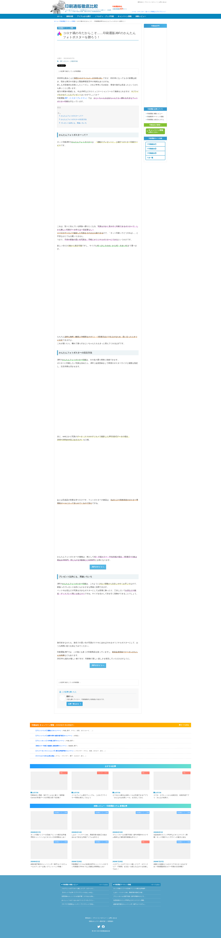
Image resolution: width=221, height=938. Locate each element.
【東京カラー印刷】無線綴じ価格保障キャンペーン (57, 746)
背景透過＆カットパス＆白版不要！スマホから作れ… (78, 896)
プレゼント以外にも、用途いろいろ (74, 123)
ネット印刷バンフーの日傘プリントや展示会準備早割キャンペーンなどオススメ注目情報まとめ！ (48, 834)
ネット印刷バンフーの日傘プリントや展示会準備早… (130, 888)
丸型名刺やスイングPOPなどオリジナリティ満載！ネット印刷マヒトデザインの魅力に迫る (171, 834)
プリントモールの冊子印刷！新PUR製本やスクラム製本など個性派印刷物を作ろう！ (130, 834)
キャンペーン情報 (125, 16)
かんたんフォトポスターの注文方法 (74, 119)
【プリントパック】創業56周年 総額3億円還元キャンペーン (57, 735)
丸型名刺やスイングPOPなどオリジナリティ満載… (129, 900)
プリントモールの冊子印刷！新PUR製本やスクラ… (129, 896)
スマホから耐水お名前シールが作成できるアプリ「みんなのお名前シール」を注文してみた (130, 795)
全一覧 (150, 157)
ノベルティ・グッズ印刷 (104, 16)
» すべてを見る (103, 884)
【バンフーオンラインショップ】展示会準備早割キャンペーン (70, 751)
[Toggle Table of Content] (59, 114)
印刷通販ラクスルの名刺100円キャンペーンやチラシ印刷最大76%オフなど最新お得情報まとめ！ (90, 864)
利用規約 (110, 921)
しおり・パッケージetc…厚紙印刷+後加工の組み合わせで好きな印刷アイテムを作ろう (89, 834)
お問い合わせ (162, 2)
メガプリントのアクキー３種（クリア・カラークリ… (78, 888)
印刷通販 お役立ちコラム (155, 119)
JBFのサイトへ (98, 567)
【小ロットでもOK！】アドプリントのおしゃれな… (78, 892)
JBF (61, 61)
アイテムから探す (84, 16)
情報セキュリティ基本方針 (97, 921)
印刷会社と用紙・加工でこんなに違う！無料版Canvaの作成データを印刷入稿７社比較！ (47, 795)
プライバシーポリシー (150, 2)
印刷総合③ (152, 153)
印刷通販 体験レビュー (155, 113)
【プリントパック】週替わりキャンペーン (64, 730)
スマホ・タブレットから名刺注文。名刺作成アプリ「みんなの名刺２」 (171, 795)
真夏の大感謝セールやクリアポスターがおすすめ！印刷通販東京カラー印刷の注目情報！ (170, 864)
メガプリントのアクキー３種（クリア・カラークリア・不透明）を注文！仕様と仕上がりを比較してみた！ (130, 865)
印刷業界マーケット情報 (155, 116)
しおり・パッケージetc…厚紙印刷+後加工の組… (128, 892)
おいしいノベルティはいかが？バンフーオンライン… (78, 900)
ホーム (59, 16)
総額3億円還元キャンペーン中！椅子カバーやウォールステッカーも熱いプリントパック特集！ (49, 864)
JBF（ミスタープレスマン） (76, 98)
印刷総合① (152, 144)
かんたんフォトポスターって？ (72, 116)
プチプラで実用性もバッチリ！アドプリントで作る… (78, 904)
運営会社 (140, 2)
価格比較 (69, 16)
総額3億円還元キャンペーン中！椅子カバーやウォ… (129, 904)
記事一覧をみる (73, 704)
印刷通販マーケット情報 (67, 21)
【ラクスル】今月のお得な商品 (61, 756)
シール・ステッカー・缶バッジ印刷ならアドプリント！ (149, 11)
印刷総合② (152, 148)
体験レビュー (140, 16)
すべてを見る (184, 725)
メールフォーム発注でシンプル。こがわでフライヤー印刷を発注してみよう (89, 795)
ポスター (66, 61)
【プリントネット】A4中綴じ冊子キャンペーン (55, 741)
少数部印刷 (74, 61)
